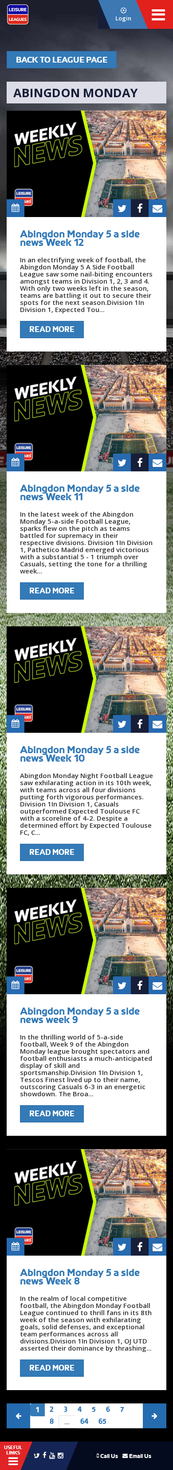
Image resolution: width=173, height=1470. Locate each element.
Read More (52, 329)
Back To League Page (61, 59)
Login (123, 18)
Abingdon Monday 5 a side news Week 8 (80, 1277)
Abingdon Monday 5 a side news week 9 (80, 1015)
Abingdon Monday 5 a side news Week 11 (80, 492)
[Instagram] (60, 1455)
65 (102, 1421)
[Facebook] (45, 1455)
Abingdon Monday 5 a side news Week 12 (80, 238)
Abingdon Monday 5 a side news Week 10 (80, 754)
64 (84, 1421)
